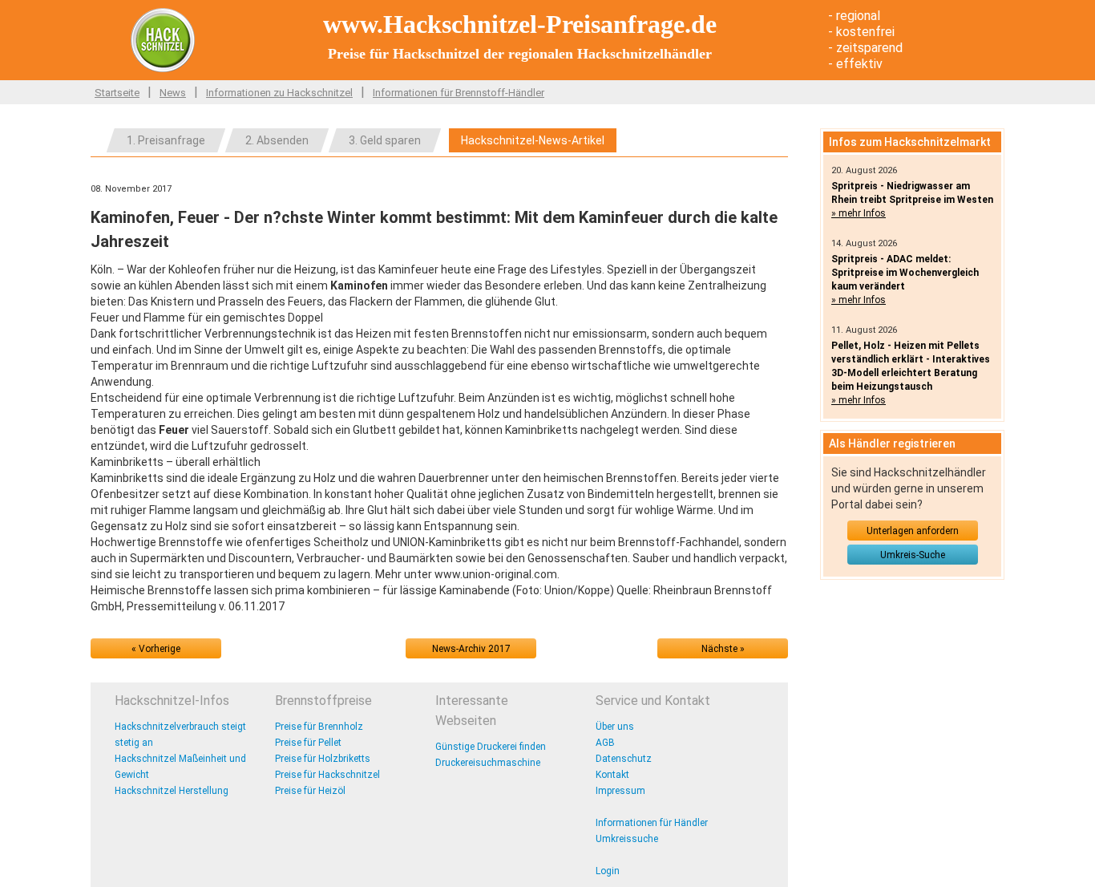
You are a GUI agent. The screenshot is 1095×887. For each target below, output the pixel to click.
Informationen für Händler (652, 822)
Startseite (117, 93)
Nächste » (723, 648)
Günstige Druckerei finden (490, 746)
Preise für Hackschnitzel (327, 774)
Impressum (620, 790)
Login (608, 871)
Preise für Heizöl (310, 790)
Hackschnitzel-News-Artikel (532, 140)
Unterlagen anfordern (913, 531)
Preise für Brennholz (319, 726)
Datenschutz (624, 758)
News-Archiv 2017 (471, 648)
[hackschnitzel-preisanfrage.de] (163, 39)
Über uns (615, 726)
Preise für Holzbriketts (322, 758)
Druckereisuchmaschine (487, 762)
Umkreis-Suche (912, 555)
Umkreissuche (627, 838)
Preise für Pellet (308, 742)
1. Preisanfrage (166, 140)
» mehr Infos (858, 213)
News (173, 93)
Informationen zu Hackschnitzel (279, 93)
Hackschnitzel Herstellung (171, 790)
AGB (605, 742)
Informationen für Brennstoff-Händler (458, 93)
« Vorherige (155, 648)
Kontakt (612, 774)
